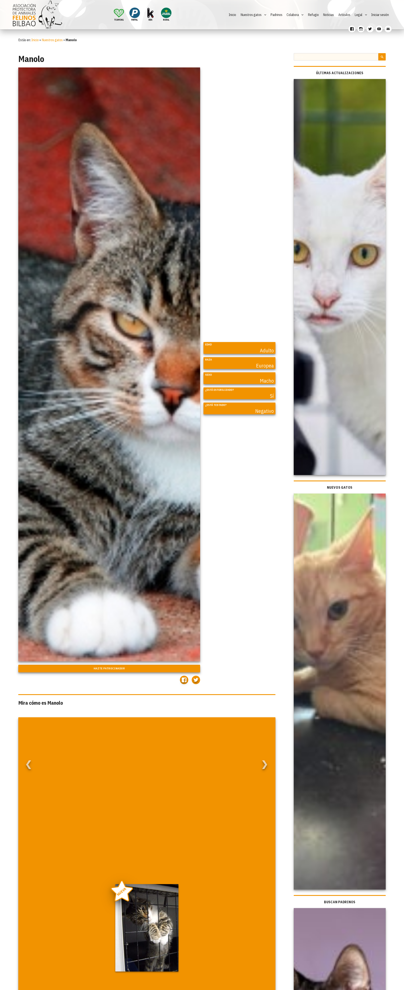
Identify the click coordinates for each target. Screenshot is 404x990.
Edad (208, 344)
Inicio (232, 15)
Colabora (293, 15)
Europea (265, 365)
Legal (358, 15)
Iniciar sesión (380, 15)
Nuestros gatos (251, 15)
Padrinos (276, 15)
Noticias (328, 15)
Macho (267, 380)
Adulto (267, 350)
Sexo (208, 375)
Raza (208, 359)
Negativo (264, 411)
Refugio (313, 15)
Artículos (344, 15)
